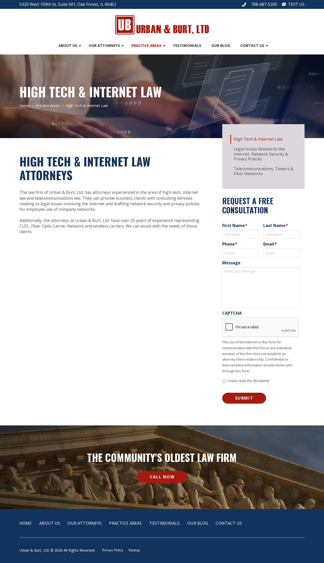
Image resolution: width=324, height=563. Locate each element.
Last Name (275, 225)
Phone (229, 244)
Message (231, 263)
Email (270, 244)
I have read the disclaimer (249, 380)
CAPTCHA (232, 313)
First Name (234, 225)
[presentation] (260, 327)
